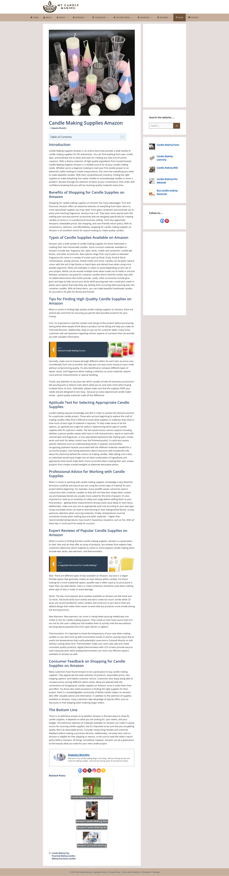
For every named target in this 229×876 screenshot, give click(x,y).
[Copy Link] (103, 770)
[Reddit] (99, 770)
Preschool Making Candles (63, 856)
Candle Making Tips (60, 853)
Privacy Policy (114, 872)
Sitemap (156, 872)
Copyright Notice (100, 872)
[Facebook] (80, 770)
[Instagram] (94, 770)
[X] (89, 770)
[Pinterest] (85, 770)
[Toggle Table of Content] (121, 137)
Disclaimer (146, 872)
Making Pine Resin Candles (64, 858)
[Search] (176, 126)
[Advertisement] (142, 6)
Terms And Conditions (131, 872)
